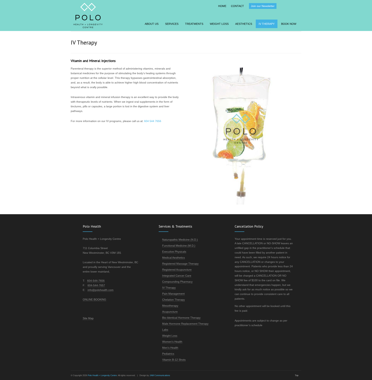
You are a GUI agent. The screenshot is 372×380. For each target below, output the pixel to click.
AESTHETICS (243, 23)
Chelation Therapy (173, 299)
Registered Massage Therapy (180, 263)
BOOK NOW (288, 23)
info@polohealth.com (101, 289)
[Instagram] (289, 6)
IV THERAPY (267, 23)
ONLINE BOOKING (94, 299)
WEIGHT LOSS (219, 23)
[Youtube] (296, 6)
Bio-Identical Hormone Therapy (181, 317)
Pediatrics (168, 353)
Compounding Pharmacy (177, 281)
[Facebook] (281, 6)
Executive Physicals (174, 251)
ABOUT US (151, 23)
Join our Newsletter (263, 6)
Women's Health (172, 341)
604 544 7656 (152, 121)
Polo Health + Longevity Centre (102, 375)
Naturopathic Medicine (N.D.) (180, 239)
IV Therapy (169, 287)
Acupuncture (170, 311)
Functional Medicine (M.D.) (178, 245)
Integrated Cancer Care (176, 275)
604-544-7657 (96, 285)
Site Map (88, 318)
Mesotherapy (170, 305)
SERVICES (171, 23)
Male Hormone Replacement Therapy (185, 323)
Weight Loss (169, 335)
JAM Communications (160, 375)
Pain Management (173, 293)
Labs (165, 329)
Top (296, 375)
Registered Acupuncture (177, 269)
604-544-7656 (96, 280)
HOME (222, 6)
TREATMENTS (194, 23)
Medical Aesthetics (173, 257)
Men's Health (170, 347)
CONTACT (237, 6)
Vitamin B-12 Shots (174, 359)
